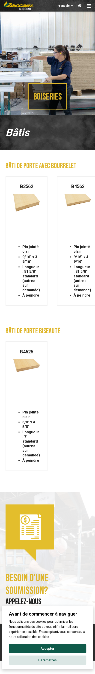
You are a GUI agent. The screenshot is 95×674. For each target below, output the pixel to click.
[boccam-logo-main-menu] (19, 5)
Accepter (47, 648)
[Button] (79, 6)
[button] (65, 6)
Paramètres (47, 660)
